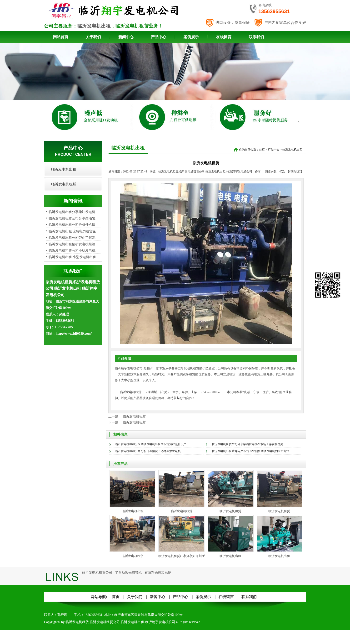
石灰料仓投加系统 (158, 572)
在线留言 (223, 37)
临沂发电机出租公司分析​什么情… (74, 225)
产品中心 (158, 37)
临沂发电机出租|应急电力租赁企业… (76, 231)
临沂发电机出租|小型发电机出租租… (76, 257)
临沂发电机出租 (94, 25)
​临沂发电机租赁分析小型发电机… (74, 250)
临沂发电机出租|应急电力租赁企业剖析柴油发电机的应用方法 (250, 451)
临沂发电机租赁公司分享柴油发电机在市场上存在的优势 (247, 444)
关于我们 (93, 37)
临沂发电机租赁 (63, 184)
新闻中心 (126, 37)
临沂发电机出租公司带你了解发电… (75, 238)
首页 (262, 149)
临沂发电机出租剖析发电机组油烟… (75, 244)
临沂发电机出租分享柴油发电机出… (75, 212)
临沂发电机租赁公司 (97, 572)
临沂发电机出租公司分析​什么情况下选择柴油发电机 (148, 451)
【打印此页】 (295, 171)
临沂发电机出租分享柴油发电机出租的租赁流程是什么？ (150, 444)
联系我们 (256, 37)
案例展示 (191, 37)
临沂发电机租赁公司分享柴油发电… (75, 218)
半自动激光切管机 (128, 572)
